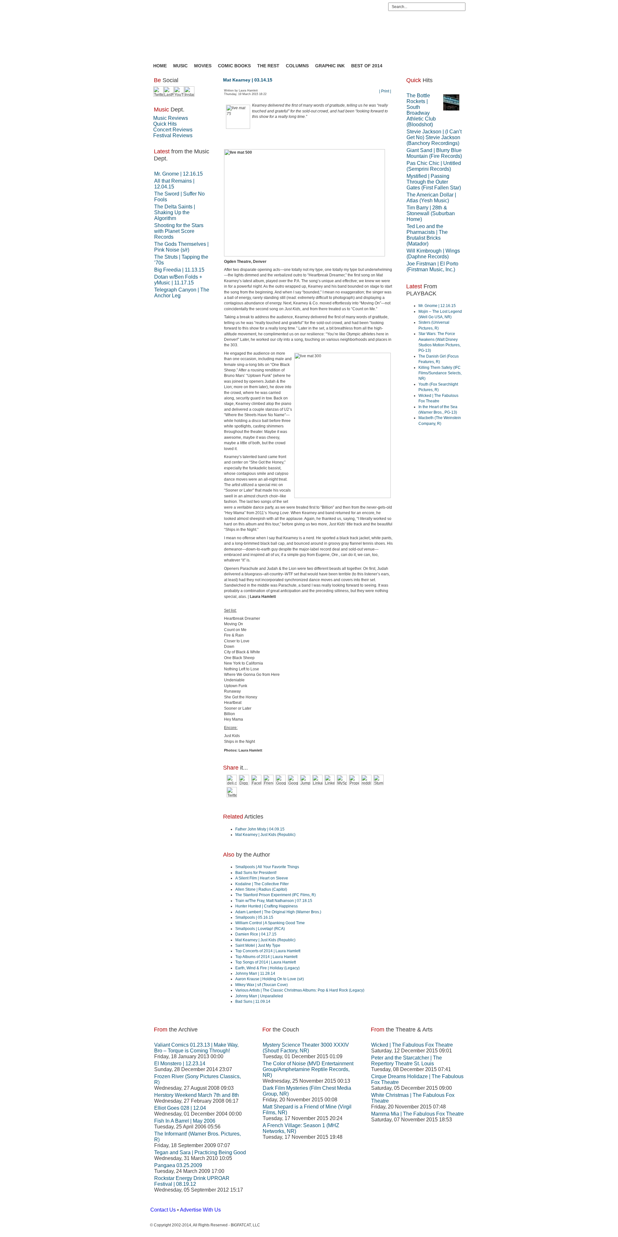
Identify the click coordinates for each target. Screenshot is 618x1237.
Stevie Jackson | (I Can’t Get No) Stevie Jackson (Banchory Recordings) (434, 137)
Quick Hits (165, 124)
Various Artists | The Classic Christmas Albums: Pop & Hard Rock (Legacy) (299, 990)
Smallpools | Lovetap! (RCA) (260, 928)
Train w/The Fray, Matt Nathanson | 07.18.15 (273, 900)
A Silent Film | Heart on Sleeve (261, 878)
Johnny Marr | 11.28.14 (255, 973)
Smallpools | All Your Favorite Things (267, 867)
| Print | (385, 91)
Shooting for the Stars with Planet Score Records (178, 231)
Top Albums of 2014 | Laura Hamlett (266, 956)
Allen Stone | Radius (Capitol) (261, 889)
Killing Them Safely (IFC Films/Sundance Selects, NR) (440, 373)
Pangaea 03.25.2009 (178, 1165)
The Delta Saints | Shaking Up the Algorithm (174, 212)
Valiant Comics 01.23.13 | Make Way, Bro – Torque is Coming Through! (196, 1047)
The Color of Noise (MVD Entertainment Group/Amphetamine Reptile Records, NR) (308, 1069)
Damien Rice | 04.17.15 (255, 934)
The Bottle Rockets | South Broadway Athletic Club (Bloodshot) (421, 110)
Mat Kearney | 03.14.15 (247, 79)
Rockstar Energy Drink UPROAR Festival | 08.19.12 (191, 1181)
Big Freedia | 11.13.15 (179, 270)
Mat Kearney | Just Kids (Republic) (265, 834)
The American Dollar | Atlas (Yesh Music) (431, 197)
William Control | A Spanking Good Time (270, 923)
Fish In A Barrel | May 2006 (184, 1121)
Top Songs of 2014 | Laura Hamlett (265, 962)
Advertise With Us (200, 1210)
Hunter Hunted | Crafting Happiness (266, 906)
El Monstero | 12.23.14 (179, 1063)
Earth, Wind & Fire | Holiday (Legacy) (267, 968)
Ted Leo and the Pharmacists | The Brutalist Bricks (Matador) (427, 235)
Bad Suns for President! (255, 872)
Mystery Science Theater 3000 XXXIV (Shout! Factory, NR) (306, 1047)
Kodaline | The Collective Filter (262, 884)
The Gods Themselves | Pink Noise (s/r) (181, 247)
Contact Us (163, 1210)
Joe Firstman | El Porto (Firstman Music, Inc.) (432, 266)
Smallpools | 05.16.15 (254, 917)
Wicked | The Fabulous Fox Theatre (412, 1045)
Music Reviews (170, 118)
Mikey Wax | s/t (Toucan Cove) (261, 985)
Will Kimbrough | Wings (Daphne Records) (433, 253)
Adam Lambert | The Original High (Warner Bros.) (278, 912)
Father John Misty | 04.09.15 (260, 829)
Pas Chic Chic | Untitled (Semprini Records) (434, 166)
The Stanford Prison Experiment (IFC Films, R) (275, 895)
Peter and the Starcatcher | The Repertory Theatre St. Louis (406, 1060)
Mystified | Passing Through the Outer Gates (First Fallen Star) (434, 181)
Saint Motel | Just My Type (257, 945)
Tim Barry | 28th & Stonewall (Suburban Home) (431, 213)
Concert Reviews (172, 129)
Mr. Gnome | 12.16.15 (178, 174)
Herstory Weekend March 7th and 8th (196, 1095)
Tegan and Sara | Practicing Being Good (200, 1152)
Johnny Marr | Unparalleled (259, 996)
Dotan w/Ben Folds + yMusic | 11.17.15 (178, 279)
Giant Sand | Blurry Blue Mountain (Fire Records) (434, 153)
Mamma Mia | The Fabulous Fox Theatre (417, 1114)
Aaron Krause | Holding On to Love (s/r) (269, 979)
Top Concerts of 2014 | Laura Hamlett (267, 951)
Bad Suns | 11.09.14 (252, 1001)
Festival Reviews (172, 135)
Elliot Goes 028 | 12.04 (180, 1108)
